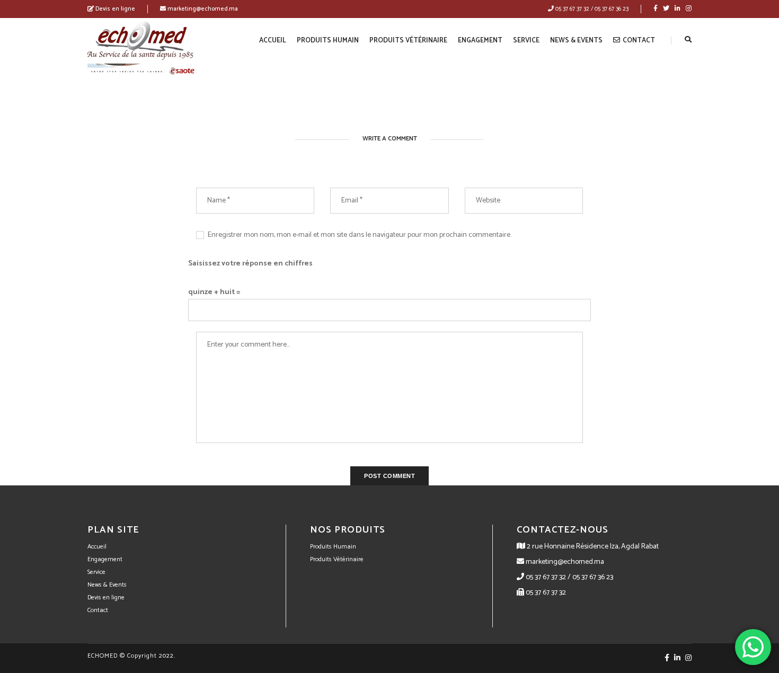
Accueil (272, 40)
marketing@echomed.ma (202, 9)
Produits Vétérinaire (408, 40)
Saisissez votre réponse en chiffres (250, 264)
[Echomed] (140, 40)
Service (526, 40)
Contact (639, 40)
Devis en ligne (114, 9)
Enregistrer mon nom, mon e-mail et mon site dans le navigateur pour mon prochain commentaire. (359, 235)
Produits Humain (328, 40)
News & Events (576, 40)
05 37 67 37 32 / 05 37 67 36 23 (591, 9)
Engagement (480, 40)
